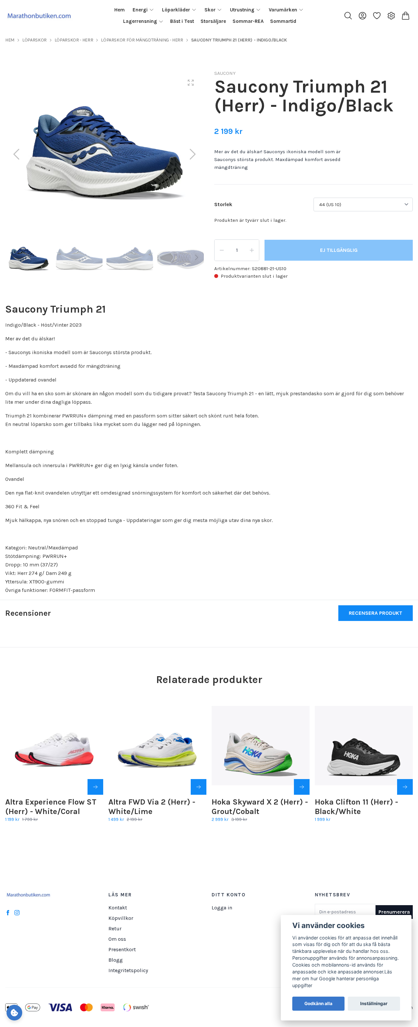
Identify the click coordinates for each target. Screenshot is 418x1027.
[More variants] (95, 787)
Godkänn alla (318, 1003)
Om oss (117, 939)
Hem (9, 40)
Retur (114, 928)
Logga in (222, 908)
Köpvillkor (120, 918)
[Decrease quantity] (222, 250)
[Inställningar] (391, 15)
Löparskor (34, 40)
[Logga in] (362, 15)
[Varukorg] (405, 15)
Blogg (115, 960)
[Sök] (348, 15)
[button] (193, 154)
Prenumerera (394, 912)
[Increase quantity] (252, 250)
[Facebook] (7, 912)
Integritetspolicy (128, 970)
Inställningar (374, 1003)
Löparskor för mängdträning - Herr (142, 40)
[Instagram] (17, 912)
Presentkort (122, 949)
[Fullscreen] (191, 82)
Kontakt (117, 908)
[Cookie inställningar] (14, 1012)
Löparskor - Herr (74, 40)
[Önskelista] (377, 15)
